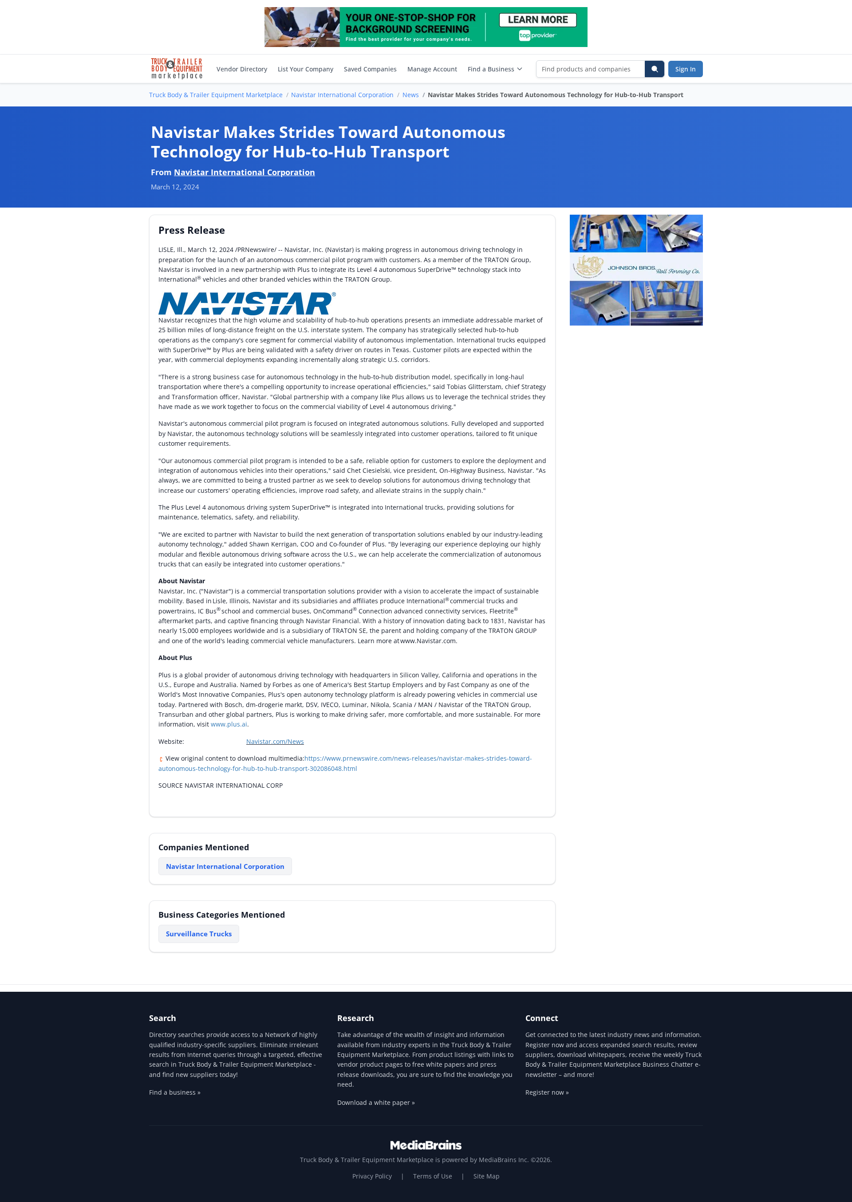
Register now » (547, 1092)
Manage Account (432, 69)
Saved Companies (370, 69)
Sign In (685, 69)
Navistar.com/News (275, 741)
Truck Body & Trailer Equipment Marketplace (216, 94)
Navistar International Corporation (342, 94)
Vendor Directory (242, 69)
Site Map (486, 1176)
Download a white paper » (376, 1102)
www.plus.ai (229, 724)
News (410, 94)
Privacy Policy (372, 1176)
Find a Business (491, 69)
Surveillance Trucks (199, 933)
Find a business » (175, 1092)
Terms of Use (432, 1176)
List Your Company (305, 69)
